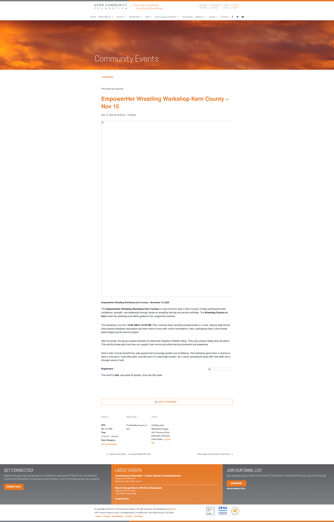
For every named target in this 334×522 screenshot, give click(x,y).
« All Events (107, 76)
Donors (120, 16)
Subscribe (236, 483)
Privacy (106, 516)
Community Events (109, 444)
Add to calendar (167, 401)
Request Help (14, 487)
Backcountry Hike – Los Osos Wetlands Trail (130, 454)
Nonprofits (134, 16)
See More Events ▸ (122, 499)
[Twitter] (237, 16)
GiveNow (226, 6)
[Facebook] (232, 16)
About (212, 16)
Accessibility (117, 516)
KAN (147, 16)
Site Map (138, 516)
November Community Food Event (214, 454)
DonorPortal (204, 6)
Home (93, 16)
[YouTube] (242, 16)
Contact (224, 16)
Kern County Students (166, 16)
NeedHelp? (235, 6)
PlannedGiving (216, 6)
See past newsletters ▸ (236, 489)
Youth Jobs (187, 16)
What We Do (105, 16)
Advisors (199, 16)
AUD (173, 509)
